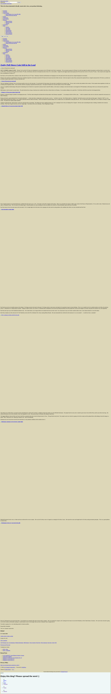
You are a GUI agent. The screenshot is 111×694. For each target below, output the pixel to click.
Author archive (4, 636)
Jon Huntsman (12, 642)
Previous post (3, 644)
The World (8, 28)
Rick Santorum (44, 642)
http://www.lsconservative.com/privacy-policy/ (10, 665)
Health (4, 16)
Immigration (5, 17)
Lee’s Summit (6, 18)
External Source (9, 34)
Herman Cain (5, 642)
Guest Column (6, 13)
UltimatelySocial (64, 671)
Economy (5, 10)
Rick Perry (38, 642)
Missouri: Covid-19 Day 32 (8, 658)
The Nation (8, 29)
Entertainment (8, 30)
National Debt (8, 31)
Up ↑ (13, 669)
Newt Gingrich (33, 642)
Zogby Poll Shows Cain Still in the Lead (18, 65)
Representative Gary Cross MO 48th (13, 14)
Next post (8, 644)
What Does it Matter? (7, 656)
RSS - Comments (6, 650)
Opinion (7, 27)
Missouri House (9, 21)
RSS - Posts (5, 649)
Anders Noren (8, 669)
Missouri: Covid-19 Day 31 (8, 660)
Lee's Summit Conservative (6, 3)
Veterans (7, 23)
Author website (10, 636)
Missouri (5, 20)
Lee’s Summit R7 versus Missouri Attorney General (13, 655)
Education (5, 11)
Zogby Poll (54, 642)
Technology (5, 24)
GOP (2, 642)
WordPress (24, 667)
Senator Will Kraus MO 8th (11, 15)
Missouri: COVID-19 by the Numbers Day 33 (12, 657)
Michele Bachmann (19, 642)
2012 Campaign (9, 32)
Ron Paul (49, 642)
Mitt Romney (26, 642)
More (4, 25)
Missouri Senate (9, 22)
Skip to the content (4, 1)
